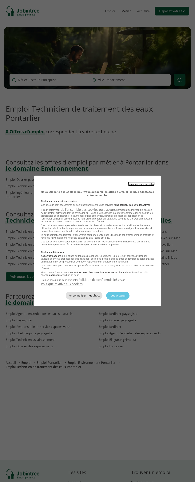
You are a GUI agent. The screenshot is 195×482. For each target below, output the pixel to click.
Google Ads (105, 256)
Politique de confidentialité (97, 280)
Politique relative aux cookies (62, 284)
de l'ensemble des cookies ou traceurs (88, 209)
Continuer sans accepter (141, 184)
